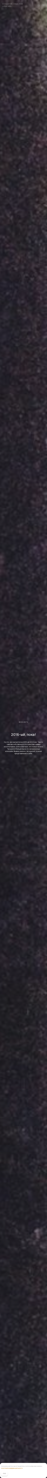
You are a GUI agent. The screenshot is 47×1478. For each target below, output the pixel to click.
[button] (39, 5)
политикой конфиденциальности (12, 1468)
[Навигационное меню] (43, 5)
